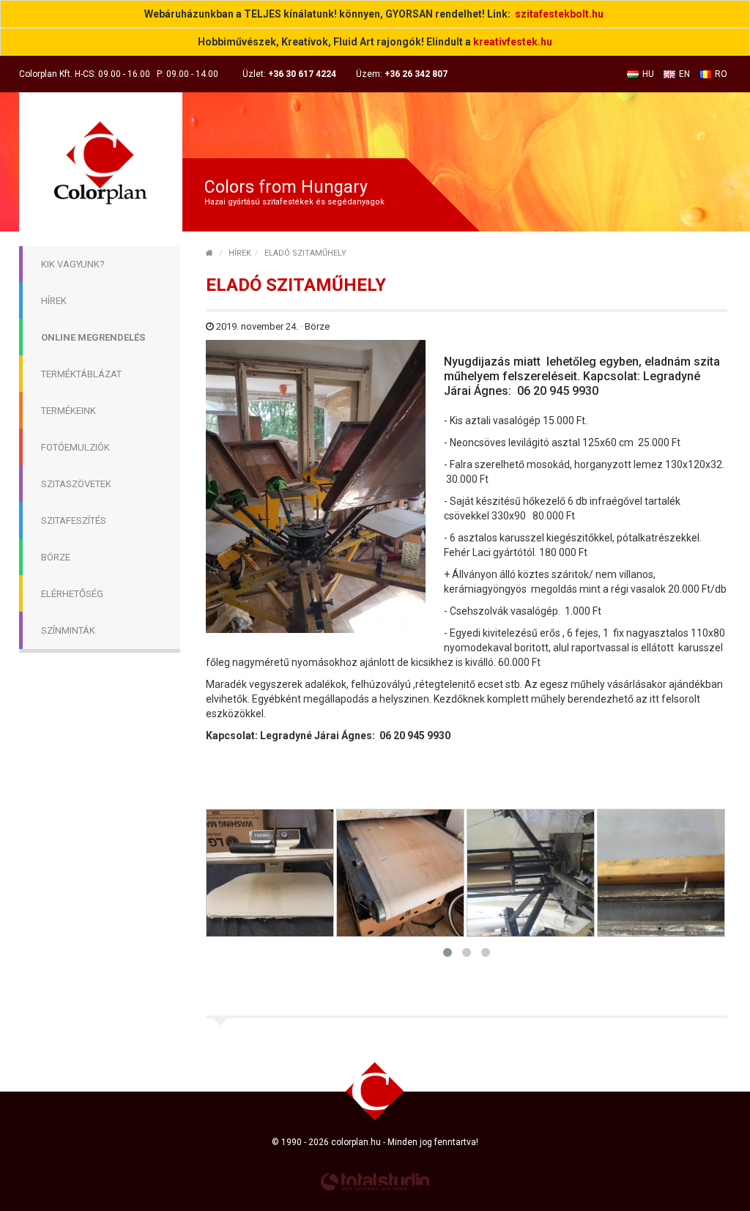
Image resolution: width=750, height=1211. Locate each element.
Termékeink (68, 410)
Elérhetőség (72, 593)
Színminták (68, 630)
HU (648, 74)
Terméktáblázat (81, 374)
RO (721, 74)
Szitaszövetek (76, 483)
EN (684, 74)
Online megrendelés (93, 337)
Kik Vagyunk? (73, 264)
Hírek (54, 300)
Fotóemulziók (75, 447)
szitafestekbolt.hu (559, 14)
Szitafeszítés (73, 520)
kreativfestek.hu (512, 42)
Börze (55, 557)
